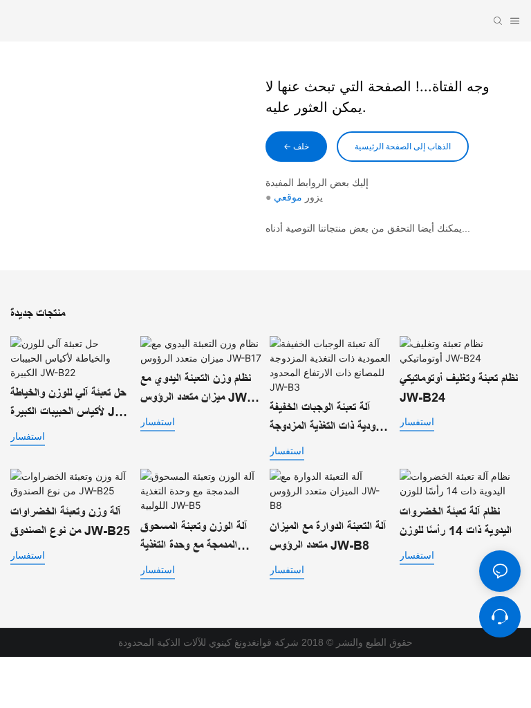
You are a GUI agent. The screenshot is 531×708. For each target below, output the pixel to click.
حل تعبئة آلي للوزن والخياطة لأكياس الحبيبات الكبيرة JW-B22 (70, 404)
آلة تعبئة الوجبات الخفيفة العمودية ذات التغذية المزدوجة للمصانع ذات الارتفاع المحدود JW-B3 (330, 418)
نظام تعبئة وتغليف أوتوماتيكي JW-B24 (459, 388)
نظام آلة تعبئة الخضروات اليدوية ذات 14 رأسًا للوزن (456, 521)
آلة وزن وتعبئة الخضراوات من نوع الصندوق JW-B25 (70, 521)
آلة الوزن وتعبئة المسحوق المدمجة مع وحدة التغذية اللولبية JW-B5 (193, 537)
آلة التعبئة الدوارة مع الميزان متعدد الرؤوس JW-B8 (328, 536)
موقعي (288, 197)
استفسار (27, 436)
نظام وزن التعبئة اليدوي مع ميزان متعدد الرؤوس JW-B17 (195, 389)
